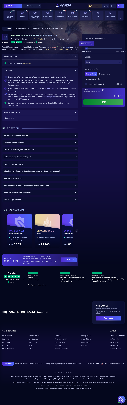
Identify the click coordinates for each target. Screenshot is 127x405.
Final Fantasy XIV (20, 29)
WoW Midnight (7, 336)
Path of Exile (6, 339)
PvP (29, 29)
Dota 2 (31, 345)
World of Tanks (86, 339)
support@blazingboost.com (60, 363)
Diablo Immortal (60, 342)
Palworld (84, 345)
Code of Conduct (115, 349)
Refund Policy (114, 339)
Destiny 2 (58, 336)
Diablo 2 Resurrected (61, 349)
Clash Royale (33, 342)
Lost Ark (5, 345)
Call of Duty (6, 342)
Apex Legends (33, 339)
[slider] (86, 48)
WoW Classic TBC (34, 336)
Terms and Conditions (117, 336)
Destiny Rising (85, 336)
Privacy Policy (115, 345)
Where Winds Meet (8, 349)
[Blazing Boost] (63, 6)
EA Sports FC (85, 342)
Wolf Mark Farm (38, 29)
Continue (103, 102)
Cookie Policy (114, 342)
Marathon (58, 345)
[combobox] (103, 62)
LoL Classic (32, 349)
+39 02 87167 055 (75, 363)
